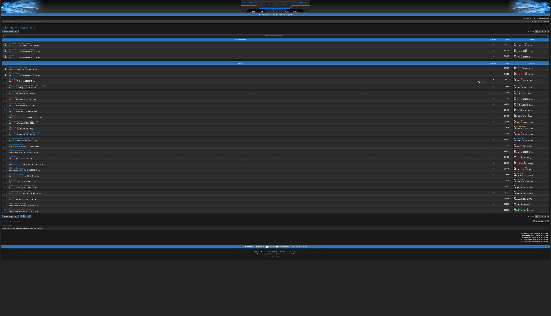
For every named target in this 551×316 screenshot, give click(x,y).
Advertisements (16, 174)
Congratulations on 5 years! (21, 139)
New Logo (13, 97)
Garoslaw (520, 127)
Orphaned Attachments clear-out (23, 121)
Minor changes (15, 127)
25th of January (16, 168)
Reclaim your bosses (18, 92)
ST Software (267, 251)
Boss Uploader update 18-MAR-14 (24, 133)
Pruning (12, 180)
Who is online (7, 225)
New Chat (13, 79)
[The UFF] (275, 6)
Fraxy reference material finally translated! (27, 86)
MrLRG (14, 69)
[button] (548, 31)
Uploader (13, 156)
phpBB (268, 254)
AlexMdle (519, 162)
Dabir (518, 55)
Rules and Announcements (19, 27)
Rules (11, 55)
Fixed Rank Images (17, 203)
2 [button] (539, 31)
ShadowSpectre (16, 117)
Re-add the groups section (21, 209)
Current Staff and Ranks (19, 44)
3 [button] (542, 31)
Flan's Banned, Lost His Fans (22, 186)
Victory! (12, 197)
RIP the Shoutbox (17, 103)
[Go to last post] (526, 43)
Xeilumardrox (521, 103)
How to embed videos (18, 67)
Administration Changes (20, 192)
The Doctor (15, 45)
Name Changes (16, 73)
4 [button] (545, 31)
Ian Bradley (293, 251)
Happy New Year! (16, 145)
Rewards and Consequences (21, 49)
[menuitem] (272, 14)
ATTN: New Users (16, 109)
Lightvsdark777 (521, 91)
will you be (14, 115)
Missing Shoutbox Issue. (20, 150)
